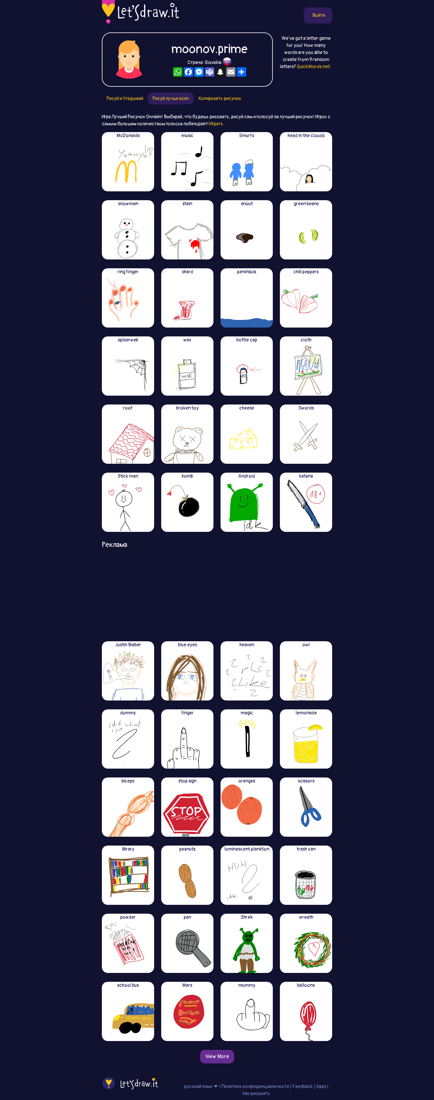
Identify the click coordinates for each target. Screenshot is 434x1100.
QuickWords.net (313, 67)
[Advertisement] (217, 593)
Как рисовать (256, 1093)
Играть (216, 124)
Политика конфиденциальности (255, 1086)
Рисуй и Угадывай (125, 98)
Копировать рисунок (219, 98)
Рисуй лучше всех (171, 98)
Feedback (302, 1086)
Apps (321, 1086)
